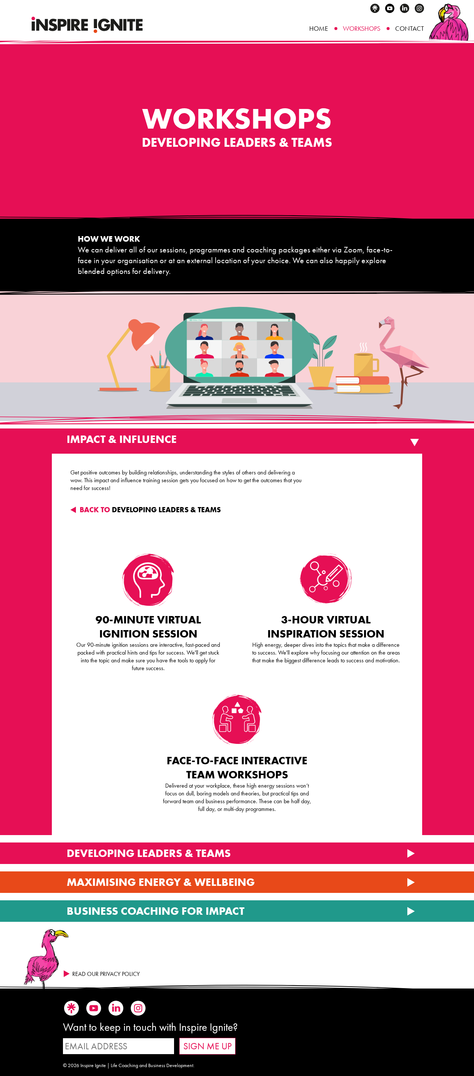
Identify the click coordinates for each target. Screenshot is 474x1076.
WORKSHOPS (361, 28)
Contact (409, 28)
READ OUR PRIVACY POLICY (106, 974)
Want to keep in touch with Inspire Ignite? (150, 1027)
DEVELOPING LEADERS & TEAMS (150, 509)
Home (318, 28)
